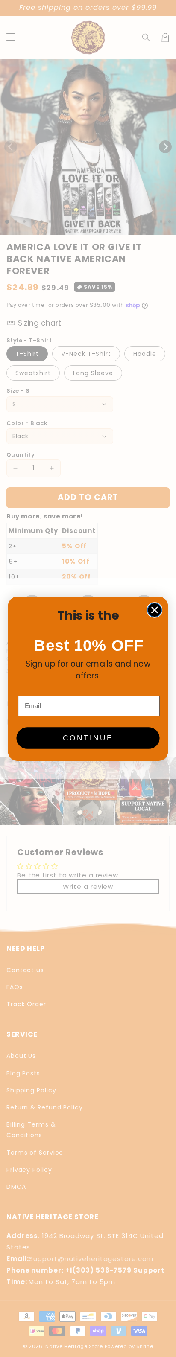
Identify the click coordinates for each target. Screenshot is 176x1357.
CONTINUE (88, 738)
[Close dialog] (155, 610)
